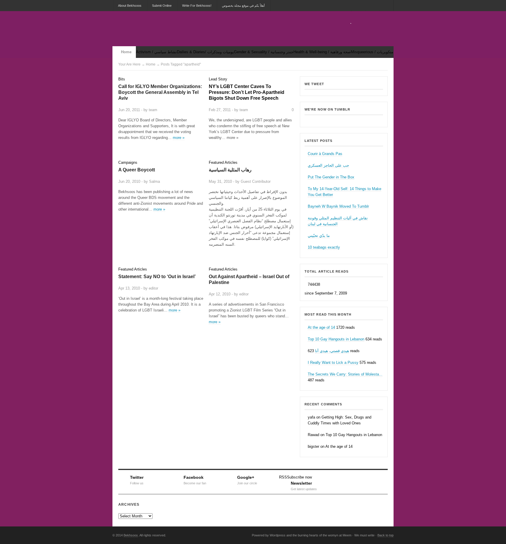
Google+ (247, 479)
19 (200, 287)
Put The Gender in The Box (331, 177)
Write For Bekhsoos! (196, 5)
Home (126, 52)
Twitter (136, 479)
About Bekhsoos (129, 5)
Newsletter (304, 485)
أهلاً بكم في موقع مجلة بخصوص (243, 5)
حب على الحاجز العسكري (328, 165)
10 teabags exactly (324, 247)
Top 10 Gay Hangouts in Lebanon (336, 339)
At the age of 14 (321, 327)
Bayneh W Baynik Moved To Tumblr (338, 206)
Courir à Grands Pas (325, 154)
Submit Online (162, 5)
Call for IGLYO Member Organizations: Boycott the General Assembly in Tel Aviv (160, 92)
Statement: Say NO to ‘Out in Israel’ (157, 276)
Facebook (195, 479)
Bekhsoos (343, 119)
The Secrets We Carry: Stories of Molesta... (345, 374)
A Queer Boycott (136, 169)
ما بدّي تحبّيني (319, 235)
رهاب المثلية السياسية (230, 169)
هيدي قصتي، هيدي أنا (332, 351)
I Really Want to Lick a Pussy (333, 362)
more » (178, 137)
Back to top (385, 535)
